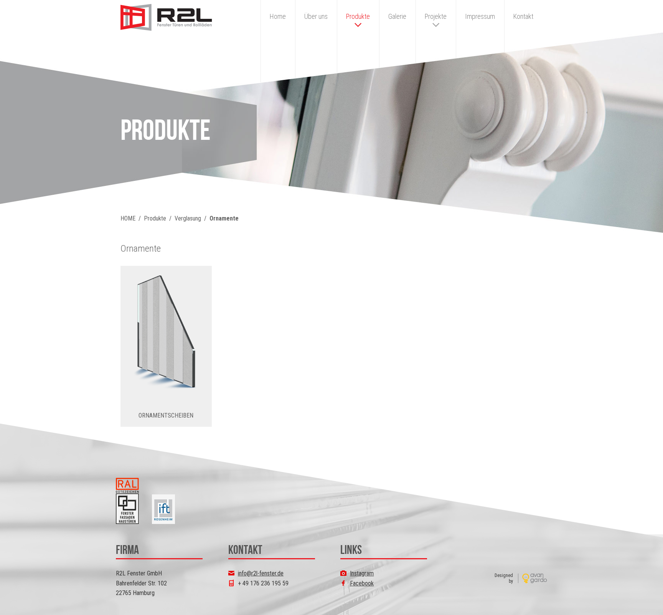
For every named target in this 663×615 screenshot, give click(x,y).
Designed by (504, 578)
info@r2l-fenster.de (261, 573)
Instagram (362, 573)
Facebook (362, 583)
